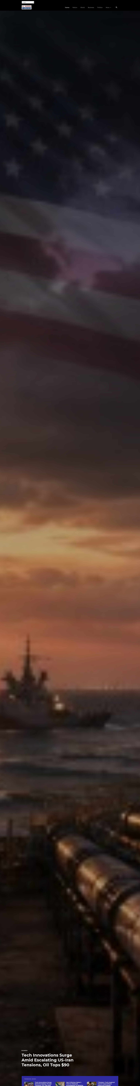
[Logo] (26, 7)
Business (24, 1050)
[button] (116, 7)
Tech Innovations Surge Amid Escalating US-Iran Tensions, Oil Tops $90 (47, 1060)
